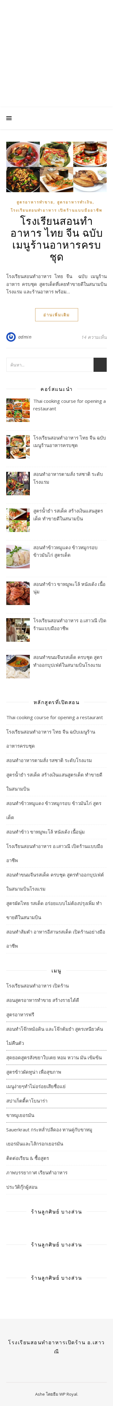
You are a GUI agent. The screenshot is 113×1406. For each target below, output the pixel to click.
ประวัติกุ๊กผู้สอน (21, 1187)
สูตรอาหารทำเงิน (75, 202)
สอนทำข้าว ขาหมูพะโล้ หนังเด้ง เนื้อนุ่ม (45, 832)
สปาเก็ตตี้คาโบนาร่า (26, 1101)
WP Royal (68, 1394)
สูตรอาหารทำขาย (35, 202)
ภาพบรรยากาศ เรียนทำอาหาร (36, 1172)
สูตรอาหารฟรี (20, 1014)
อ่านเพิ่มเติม (56, 315)
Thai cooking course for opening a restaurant (54, 717)
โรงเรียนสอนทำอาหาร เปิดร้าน (37, 985)
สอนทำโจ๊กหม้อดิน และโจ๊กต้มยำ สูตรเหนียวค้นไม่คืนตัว (54, 1036)
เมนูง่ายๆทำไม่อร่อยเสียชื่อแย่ (36, 1086)
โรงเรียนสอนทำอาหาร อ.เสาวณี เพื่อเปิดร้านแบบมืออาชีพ (56, 44)
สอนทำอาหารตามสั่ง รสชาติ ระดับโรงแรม (49, 760)
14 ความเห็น (94, 337)
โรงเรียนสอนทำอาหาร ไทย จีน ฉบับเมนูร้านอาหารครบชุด (56, 238)
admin (25, 337)
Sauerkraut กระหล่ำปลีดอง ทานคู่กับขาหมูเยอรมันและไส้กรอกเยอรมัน (49, 1136)
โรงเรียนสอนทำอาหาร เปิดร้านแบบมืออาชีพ (56, 210)
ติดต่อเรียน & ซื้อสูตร (27, 1158)
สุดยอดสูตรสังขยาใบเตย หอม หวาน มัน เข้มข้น (54, 1057)
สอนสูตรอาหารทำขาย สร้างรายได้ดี (42, 1000)
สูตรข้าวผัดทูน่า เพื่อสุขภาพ (33, 1072)
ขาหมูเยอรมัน (20, 1115)
